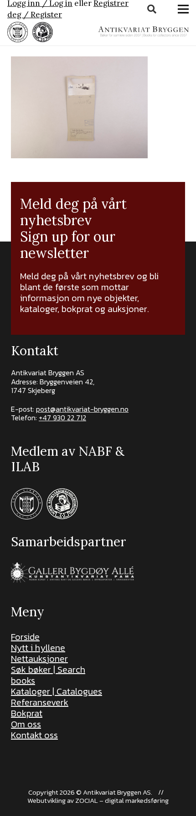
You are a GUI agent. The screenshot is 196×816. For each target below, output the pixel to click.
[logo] (143, 31)
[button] (152, 9)
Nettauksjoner (39, 658)
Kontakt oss (34, 735)
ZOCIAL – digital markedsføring (122, 800)
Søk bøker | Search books (48, 675)
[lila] (17, 32)
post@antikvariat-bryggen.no (82, 408)
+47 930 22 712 (62, 417)
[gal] (73, 572)
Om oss (26, 724)
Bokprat (26, 713)
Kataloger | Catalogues (56, 691)
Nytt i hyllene (38, 648)
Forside (25, 637)
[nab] (42, 32)
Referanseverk (39, 702)
